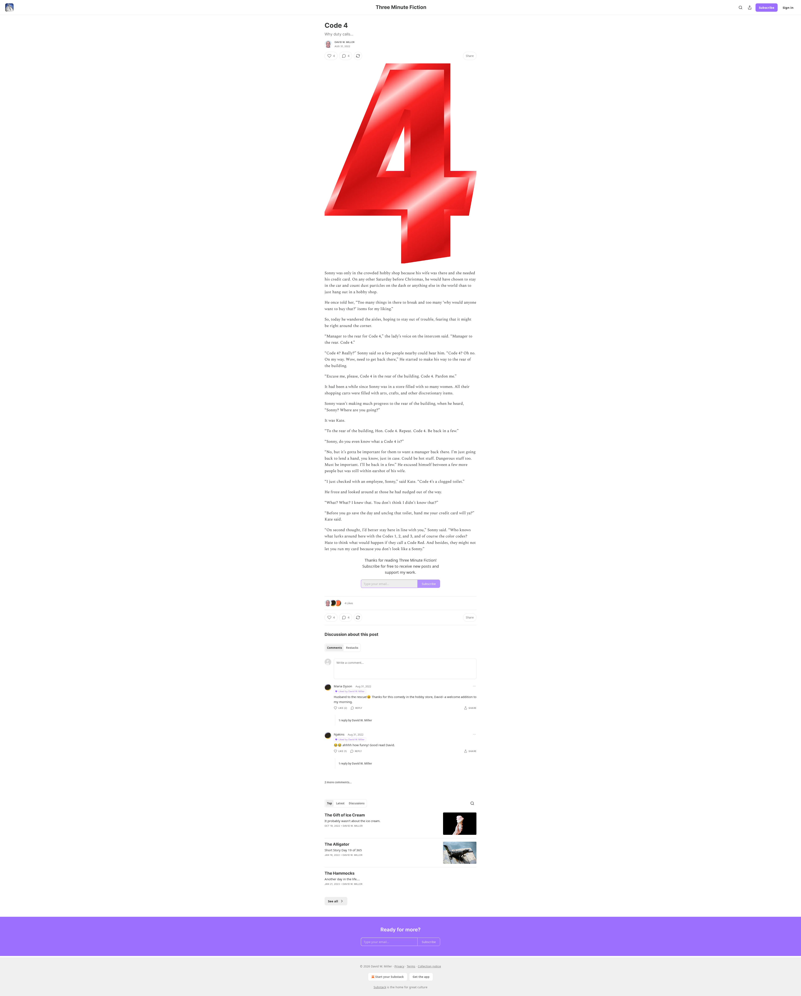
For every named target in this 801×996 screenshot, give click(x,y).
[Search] (740, 7)
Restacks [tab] (352, 648)
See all (333, 901)
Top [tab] (329, 803)
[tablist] (343, 648)
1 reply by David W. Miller (355, 720)
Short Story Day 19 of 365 (343, 850)
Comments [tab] (334, 648)
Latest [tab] (340, 803)
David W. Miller (344, 42)
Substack (380, 987)
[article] (400, 823)
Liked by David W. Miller (352, 691)
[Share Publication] (750, 7)
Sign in (788, 7)
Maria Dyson (343, 686)
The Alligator (337, 844)
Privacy (399, 966)
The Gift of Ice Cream (345, 815)
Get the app (421, 977)
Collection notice (429, 966)
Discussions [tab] (356, 803)
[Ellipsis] (474, 686)
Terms (411, 966)
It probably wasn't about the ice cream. (352, 821)
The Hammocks (340, 873)
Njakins (339, 734)
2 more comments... (338, 782)
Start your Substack (389, 977)
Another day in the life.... (342, 879)
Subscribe (766, 7)
